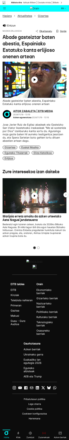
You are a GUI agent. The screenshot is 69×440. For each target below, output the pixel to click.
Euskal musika (30, 147)
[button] (66, 194)
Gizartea (10, 147)
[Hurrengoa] (61, 3)
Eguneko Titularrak (16, 152)
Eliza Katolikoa (43, 152)
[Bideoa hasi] (34, 80)
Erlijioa (9, 158)
